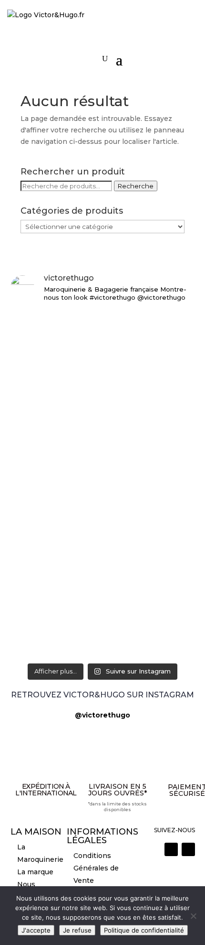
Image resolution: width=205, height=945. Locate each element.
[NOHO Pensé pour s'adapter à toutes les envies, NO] (102, 622)
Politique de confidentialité (144, 930)
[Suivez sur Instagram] (171, 849)
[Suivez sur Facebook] (188, 849)
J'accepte (36, 930)
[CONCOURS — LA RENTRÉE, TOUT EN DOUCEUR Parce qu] (102, 404)
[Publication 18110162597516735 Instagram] (102, 594)
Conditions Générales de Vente (96, 868)
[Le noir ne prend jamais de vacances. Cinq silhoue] (102, 561)
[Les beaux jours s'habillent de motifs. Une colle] (102, 517)
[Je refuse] (193, 916)
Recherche (136, 186)
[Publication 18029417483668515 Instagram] (102, 649)
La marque (35, 872)
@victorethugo (102, 715)
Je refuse (77, 930)
